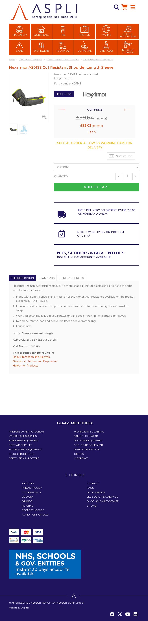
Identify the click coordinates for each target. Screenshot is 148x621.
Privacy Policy (32, 487)
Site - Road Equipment (88, 445)
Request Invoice (33, 510)
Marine (106, 34)
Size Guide (124, 156)
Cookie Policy (31, 492)
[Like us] (112, 614)
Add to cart (96, 187)
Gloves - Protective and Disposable (35, 361)
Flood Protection (128, 35)
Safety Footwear (86, 435)
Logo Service (96, 492)
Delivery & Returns (71, 277)
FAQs (90, 487)
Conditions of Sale (35, 514)
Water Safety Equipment (25, 449)
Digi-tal (25, 607)
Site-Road (106, 50)
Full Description (22, 277)
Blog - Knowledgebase (103, 501)
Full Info (64, 94)
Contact (93, 483)
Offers (79, 453)
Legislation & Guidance (102, 496)
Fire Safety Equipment (23, 440)
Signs (19, 50)
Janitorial (85, 50)
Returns (27, 505)
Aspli (15, 602)
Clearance (81, 458)
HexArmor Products (25, 365)
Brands (27, 501)
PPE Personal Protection (26, 431)
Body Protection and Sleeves (31, 357)
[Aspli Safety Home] (43, 11)
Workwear (41, 50)
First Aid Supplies (20, 445)
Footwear (63, 50)
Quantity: (61, 176)
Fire (63, 34)
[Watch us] (127, 614)
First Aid (84, 34)
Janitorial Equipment (88, 440)
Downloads (46, 277)
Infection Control (128, 51)
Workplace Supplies (23, 435)
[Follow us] (119, 614)
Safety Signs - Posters (24, 458)
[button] (41, 96)
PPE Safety (20, 34)
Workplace (41, 34)
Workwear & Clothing (89, 431)
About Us (28, 483)
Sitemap (92, 505)
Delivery (28, 496)
